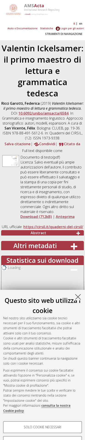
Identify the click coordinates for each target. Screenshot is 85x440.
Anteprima (65, 216)
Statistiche (46, 28)
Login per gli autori (72, 28)
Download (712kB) (36, 216)
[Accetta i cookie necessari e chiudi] (78, 296)
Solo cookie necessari (42, 427)
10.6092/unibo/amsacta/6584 (43, 113)
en (80, 23)
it (74, 23)
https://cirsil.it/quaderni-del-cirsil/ (53, 226)
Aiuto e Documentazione (22, 28)
